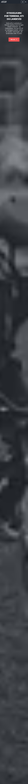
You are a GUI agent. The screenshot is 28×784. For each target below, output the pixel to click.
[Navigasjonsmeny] (22, 2)
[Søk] (25, 1)
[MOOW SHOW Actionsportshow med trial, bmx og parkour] (4, 2)
